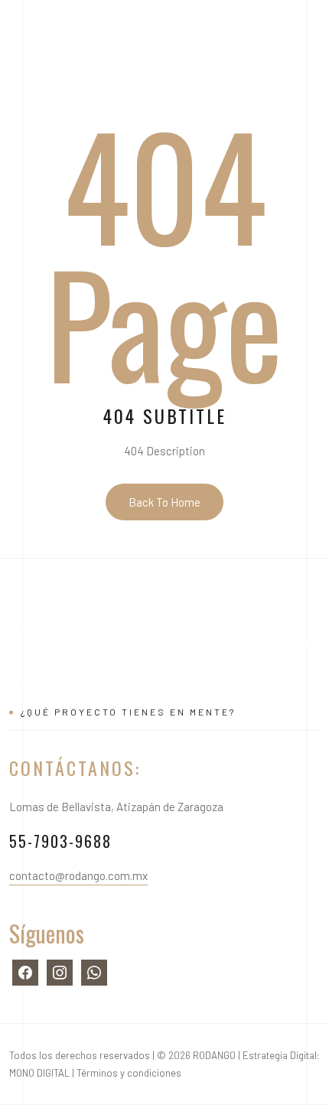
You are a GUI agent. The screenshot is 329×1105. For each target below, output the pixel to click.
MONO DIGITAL (39, 1073)
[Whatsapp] (94, 971)
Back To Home (164, 502)
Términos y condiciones (129, 1073)
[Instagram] (60, 971)
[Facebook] (25, 971)
